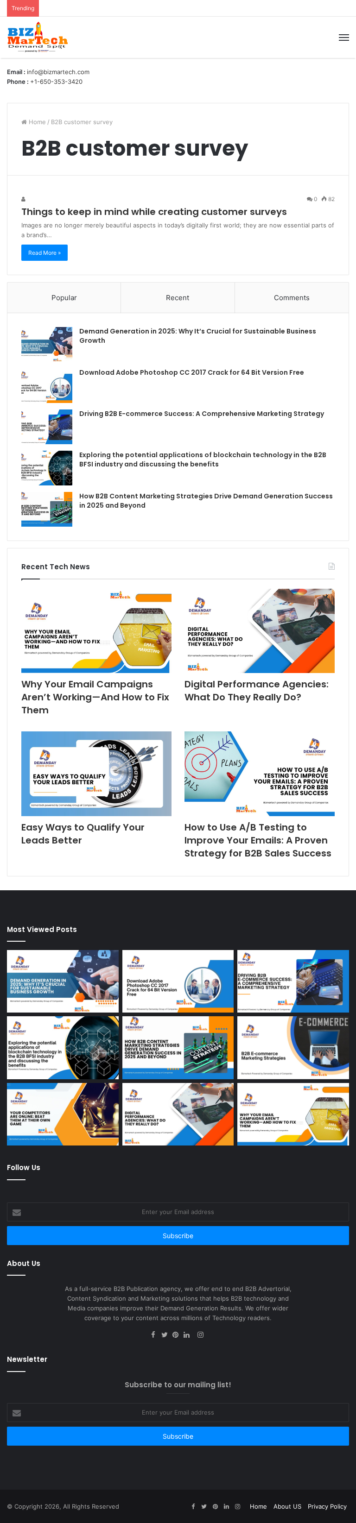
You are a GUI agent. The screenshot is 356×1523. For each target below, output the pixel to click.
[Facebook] (155, 1335)
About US (287, 1506)
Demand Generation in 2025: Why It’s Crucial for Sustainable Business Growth (197, 336)
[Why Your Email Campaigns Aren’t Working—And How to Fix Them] (96, 631)
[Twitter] (166, 1335)
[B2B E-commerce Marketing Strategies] (293, 1047)
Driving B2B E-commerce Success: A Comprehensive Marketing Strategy (201, 413)
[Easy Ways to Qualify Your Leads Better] (96, 773)
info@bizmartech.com (58, 72)
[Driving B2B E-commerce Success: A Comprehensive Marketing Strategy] (46, 426)
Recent (177, 297)
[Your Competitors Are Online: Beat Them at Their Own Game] (63, 1114)
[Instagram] (200, 1335)
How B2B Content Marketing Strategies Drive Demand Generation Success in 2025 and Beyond (206, 500)
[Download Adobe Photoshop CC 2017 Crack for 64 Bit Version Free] (46, 385)
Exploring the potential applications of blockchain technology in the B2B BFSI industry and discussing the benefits (202, 459)
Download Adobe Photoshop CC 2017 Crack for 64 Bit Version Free (191, 372)
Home (36, 122)
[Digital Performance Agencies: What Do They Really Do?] (259, 631)
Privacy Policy (327, 1506)
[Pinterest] (178, 1335)
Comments (292, 297)
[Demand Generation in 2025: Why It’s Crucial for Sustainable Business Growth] (46, 344)
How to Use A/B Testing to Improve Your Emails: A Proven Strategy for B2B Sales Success (257, 840)
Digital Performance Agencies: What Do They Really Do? (256, 691)
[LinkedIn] (189, 1335)
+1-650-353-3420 (56, 81)
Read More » (44, 252)
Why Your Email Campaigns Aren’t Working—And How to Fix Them (95, 697)
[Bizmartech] (37, 37)
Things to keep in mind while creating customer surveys (154, 211)
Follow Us (23, 1167)
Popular (64, 297)
